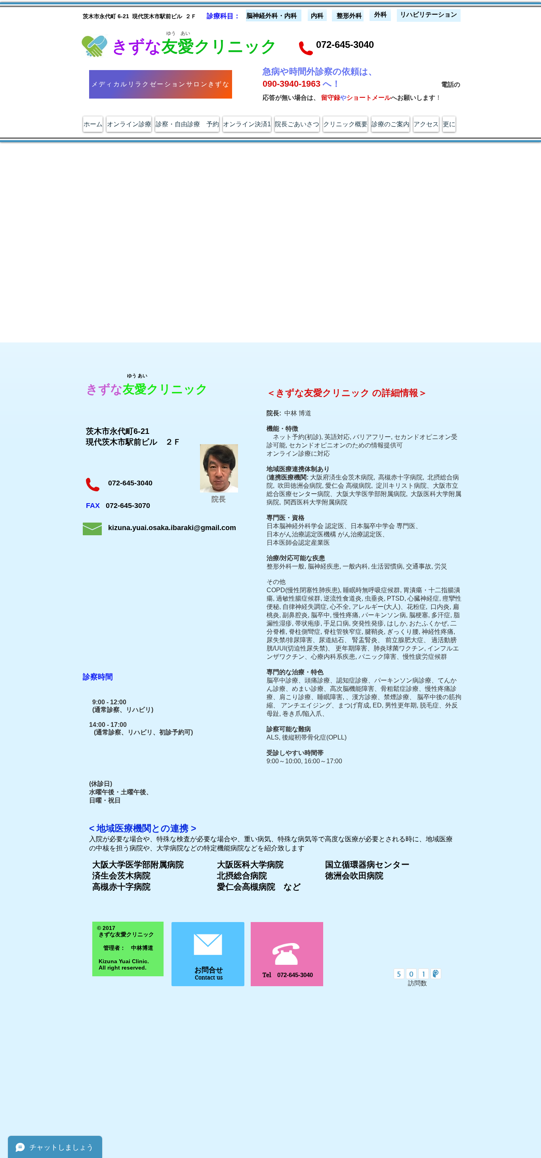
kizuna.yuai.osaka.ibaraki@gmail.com (172, 528)
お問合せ (208, 970)
